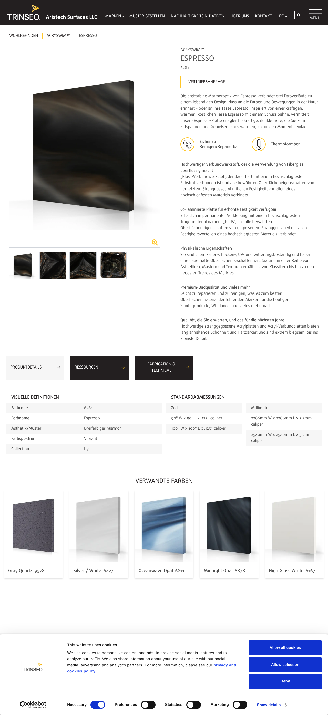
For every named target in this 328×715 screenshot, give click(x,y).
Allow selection (285, 665)
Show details (269, 705)
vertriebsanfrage (206, 82)
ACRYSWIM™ (59, 36)
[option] (84, 147)
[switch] (148, 705)
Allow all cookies (285, 648)
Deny (285, 681)
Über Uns (240, 16)
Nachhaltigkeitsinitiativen (197, 16)
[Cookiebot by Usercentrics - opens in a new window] (33, 705)
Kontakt (263, 16)
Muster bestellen (147, 16)
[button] (299, 15)
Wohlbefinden (23, 36)
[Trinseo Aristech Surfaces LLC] (49, 12)
